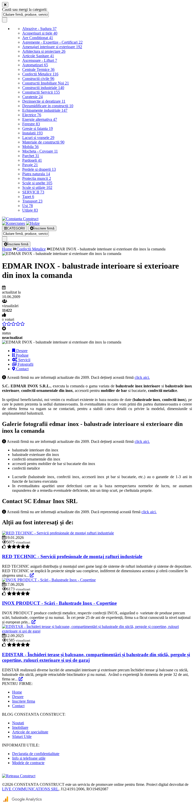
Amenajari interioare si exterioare (52, 47)
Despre (21, 351)
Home (7, 249)
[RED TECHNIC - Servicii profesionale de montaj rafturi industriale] (58, 533)
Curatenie (32, 97)
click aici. (142, 377)
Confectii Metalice (40, 74)
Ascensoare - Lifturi (39, 60)
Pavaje (30, 165)
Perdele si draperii (39, 169)
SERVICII (33, 192)
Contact (22, 369)
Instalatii (32, 133)
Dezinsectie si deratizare (43, 101)
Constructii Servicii (41, 92)
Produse (22, 355)
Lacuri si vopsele (38, 137)
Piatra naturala (36, 174)
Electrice (31, 115)
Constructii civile (38, 78)
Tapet (28, 196)
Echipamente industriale (44, 110)
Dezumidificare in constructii (47, 106)
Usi (27, 206)
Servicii (23, 360)
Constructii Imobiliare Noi (45, 83)
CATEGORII (16, 228)
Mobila (30, 147)
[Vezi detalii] (32, 575)
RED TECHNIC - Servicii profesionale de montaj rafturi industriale (72, 556)
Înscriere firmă (43, 228)
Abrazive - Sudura (39, 28)
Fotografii (25, 364)
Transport (32, 201)
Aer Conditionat (37, 38)
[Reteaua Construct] (18, 776)
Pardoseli (32, 160)
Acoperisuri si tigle (39, 33)
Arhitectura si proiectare (43, 51)
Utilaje (30, 210)
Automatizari (35, 65)
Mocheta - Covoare (40, 151)
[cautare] (4, 19)
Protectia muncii (36, 178)
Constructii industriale (43, 87)
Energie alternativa (39, 119)
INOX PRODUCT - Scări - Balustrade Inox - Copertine (59, 603)
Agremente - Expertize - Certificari (52, 42)
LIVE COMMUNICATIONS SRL (30, 789)
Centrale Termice (38, 69)
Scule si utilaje (37, 187)
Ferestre (31, 124)
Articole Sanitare (38, 56)
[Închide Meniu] (5, 4)
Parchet (30, 156)
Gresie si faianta (37, 128)
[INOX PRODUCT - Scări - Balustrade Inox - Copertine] (49, 580)
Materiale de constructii (43, 142)
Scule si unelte (37, 183)
